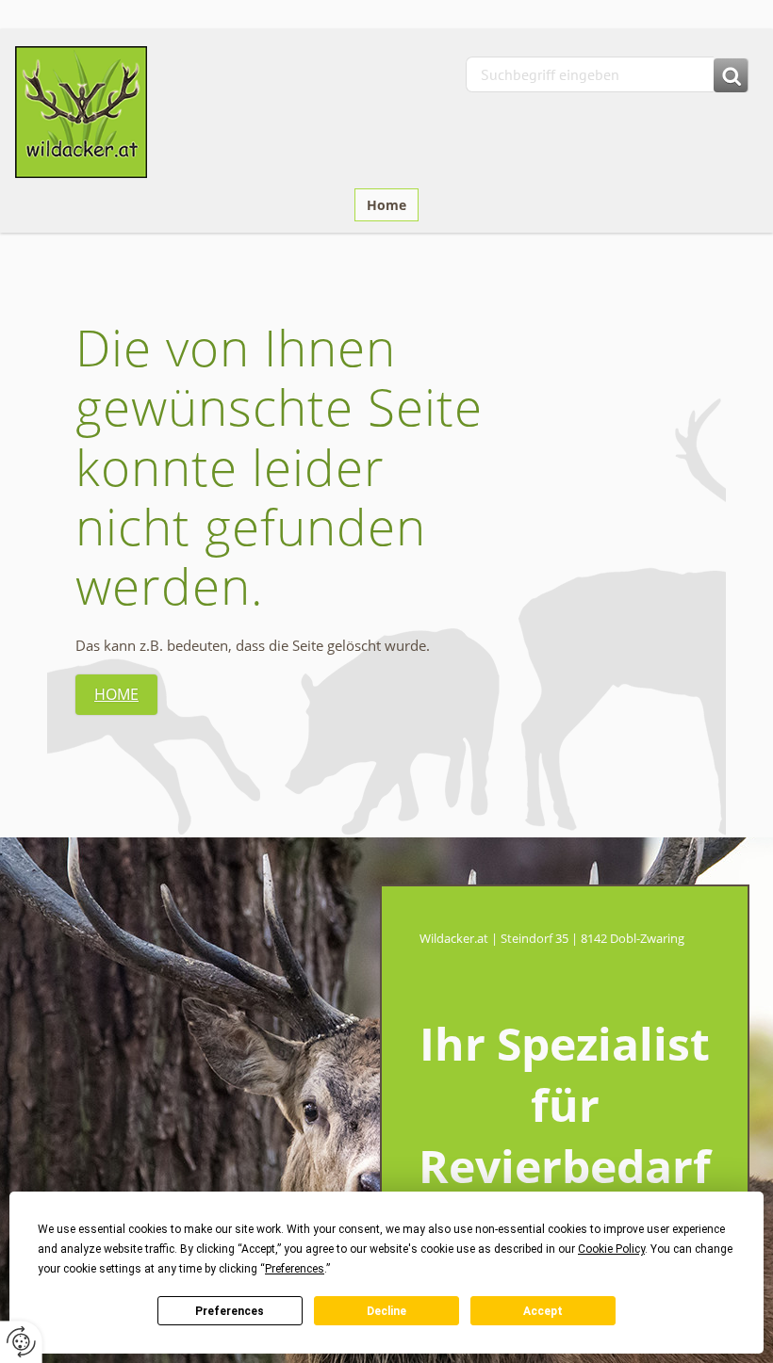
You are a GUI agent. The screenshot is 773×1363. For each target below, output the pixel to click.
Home (386, 205)
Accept (543, 1311)
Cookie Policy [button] (611, 1249)
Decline (386, 1311)
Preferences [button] (294, 1268)
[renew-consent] (21, 1342)
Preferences (229, 1311)
